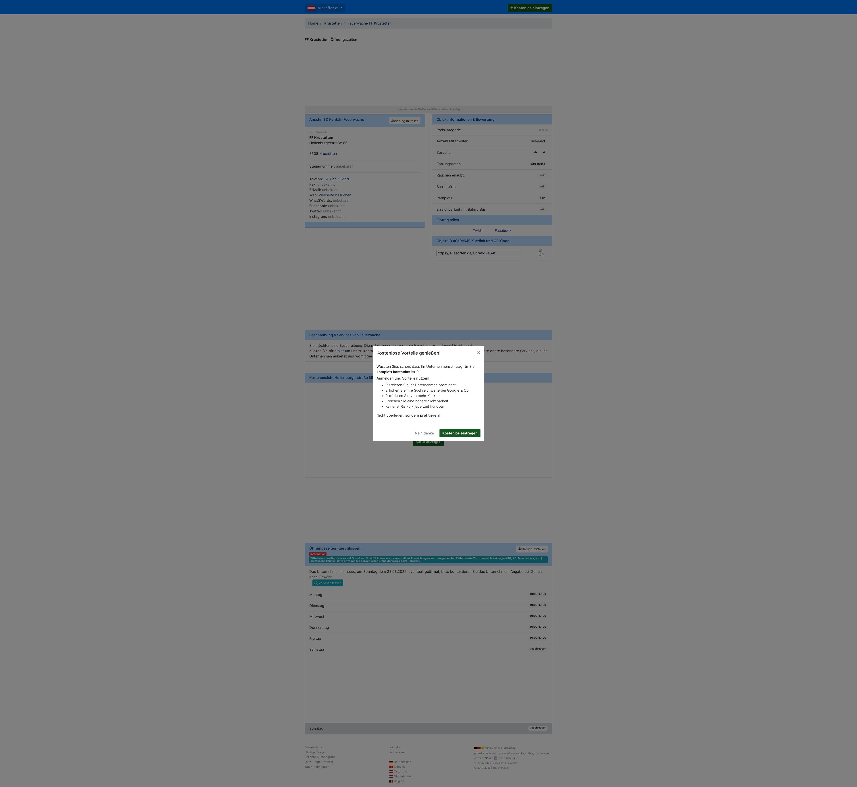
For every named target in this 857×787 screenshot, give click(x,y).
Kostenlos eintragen (460, 433)
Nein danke (424, 433)
